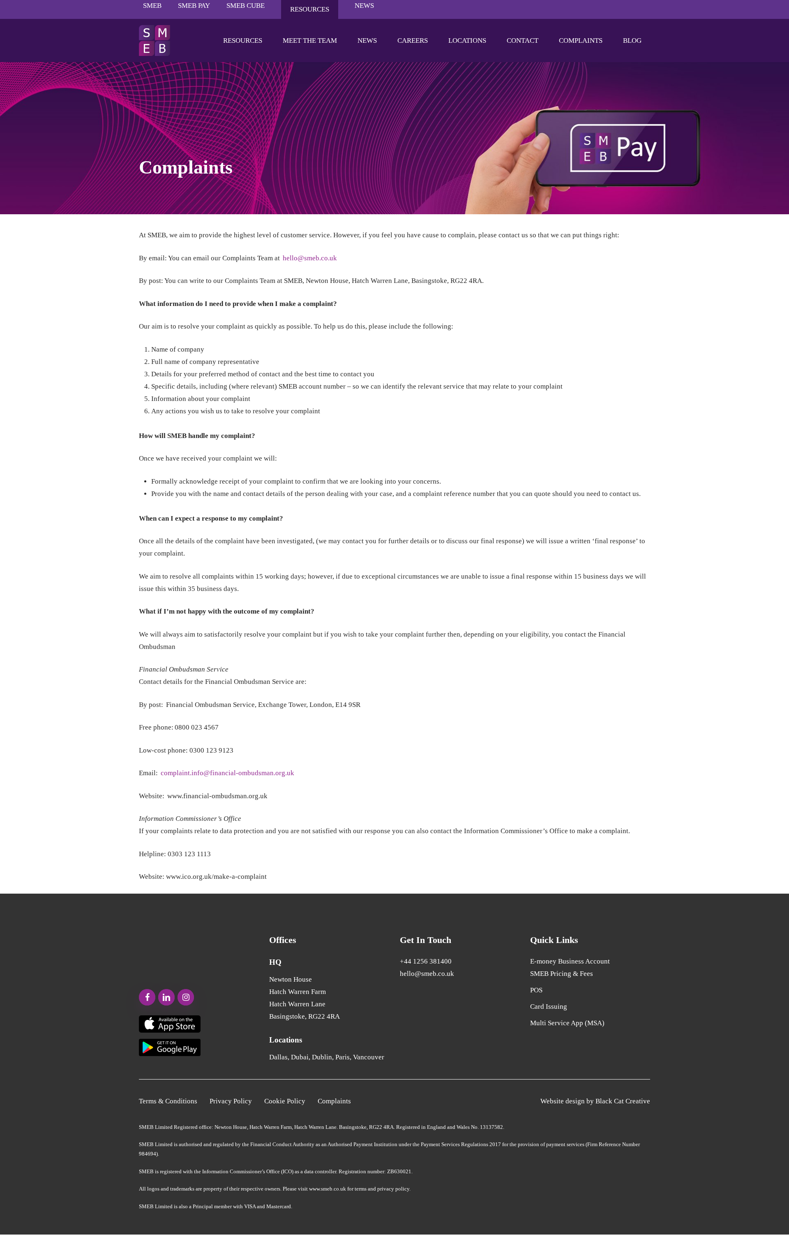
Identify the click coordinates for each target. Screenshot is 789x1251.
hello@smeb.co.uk (310, 258)
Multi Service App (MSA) (567, 1023)
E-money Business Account (570, 961)
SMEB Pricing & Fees (561, 974)
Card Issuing (548, 1006)
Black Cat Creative (622, 1101)
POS (536, 990)
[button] (168, 1101)
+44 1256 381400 (426, 961)
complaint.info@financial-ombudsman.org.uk (227, 773)
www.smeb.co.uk (327, 1189)
